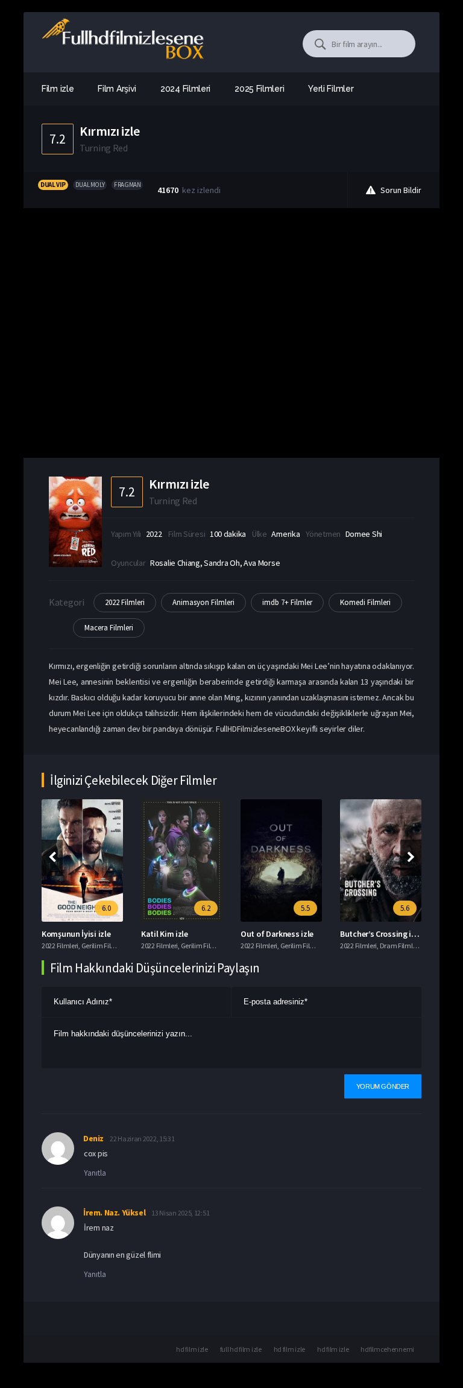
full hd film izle (241, 1349)
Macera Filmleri (108, 628)
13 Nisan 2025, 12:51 (180, 1212)
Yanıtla (95, 1173)
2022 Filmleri (125, 602)
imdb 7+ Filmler (287, 602)
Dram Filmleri (400, 945)
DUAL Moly (89, 184)
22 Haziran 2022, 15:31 (142, 1138)
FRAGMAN (127, 184)
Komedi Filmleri (365, 602)
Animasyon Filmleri (203, 602)
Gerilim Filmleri (103, 945)
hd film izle (191, 1349)
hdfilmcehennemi (387, 1349)
